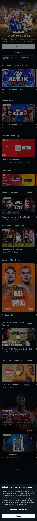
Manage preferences (18, 509)
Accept (18, 516)
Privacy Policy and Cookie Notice (17, 504)
